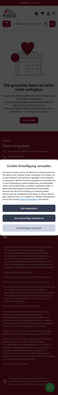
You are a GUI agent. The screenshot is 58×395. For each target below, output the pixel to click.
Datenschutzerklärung (28, 199)
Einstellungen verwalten (29, 228)
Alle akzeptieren (29, 208)
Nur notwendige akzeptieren (29, 218)
